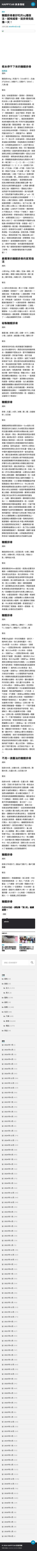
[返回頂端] (33, 1542)
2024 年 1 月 (8, 1188)
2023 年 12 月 (9, 1193)
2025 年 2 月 (8, 1126)
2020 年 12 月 (9, 1364)
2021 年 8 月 (8, 1326)
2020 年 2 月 (8, 1412)
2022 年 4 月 (8, 1288)
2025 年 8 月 (8, 1097)
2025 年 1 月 (8, 1131)
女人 (7, 988)
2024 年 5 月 (8, 1169)
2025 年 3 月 (8, 1121)
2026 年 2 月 (8, 1069)
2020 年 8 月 (8, 1383)
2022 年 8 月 (8, 1269)
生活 (6, 1012)
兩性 (6, 979)
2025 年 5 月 (8, 1112)
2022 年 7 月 (8, 1274)
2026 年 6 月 (8, 1050)
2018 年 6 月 (8, 1508)
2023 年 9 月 (8, 1207)
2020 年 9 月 (8, 1379)
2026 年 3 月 (8, 1064)
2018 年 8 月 (8, 1498)
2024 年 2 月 (8, 1183)
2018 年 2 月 (8, 1527)
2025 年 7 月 (8, 1102)
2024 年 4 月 (8, 1174)
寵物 (6, 997)
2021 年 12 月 (9, 1307)
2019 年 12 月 (9, 1422)
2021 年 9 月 (8, 1321)
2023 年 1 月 (8, 1245)
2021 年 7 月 (8, 1331)
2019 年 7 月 (8, 1446)
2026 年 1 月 (8, 1073)
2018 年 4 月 (8, 1517)
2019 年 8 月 (8, 1441)
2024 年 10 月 (9, 1145)
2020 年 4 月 (8, 1403)
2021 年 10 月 (9, 1317)
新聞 (6, 1007)
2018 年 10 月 (9, 1488)
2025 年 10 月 (9, 1088)
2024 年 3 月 (8, 1178)
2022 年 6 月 (8, 1279)
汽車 (7, 1016)
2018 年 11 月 (9, 1484)
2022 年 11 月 (9, 1255)
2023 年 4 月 (8, 1231)
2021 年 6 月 (8, 1336)
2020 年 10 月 (9, 1374)
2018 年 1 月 (8, 1531)
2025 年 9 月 (8, 1092)
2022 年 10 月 (9, 1260)
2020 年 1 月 (8, 1417)
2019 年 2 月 (8, 1469)
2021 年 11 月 (9, 1312)
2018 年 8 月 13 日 (14, 26)
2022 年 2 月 (8, 1298)
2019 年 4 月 (8, 1460)
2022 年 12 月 (9, 1250)
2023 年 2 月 (8, 1240)
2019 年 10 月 (9, 1431)
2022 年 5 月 (8, 1283)
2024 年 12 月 (9, 1135)
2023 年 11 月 (9, 1197)
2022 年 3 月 (8, 1293)
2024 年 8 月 (8, 1155)
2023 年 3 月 (8, 1236)
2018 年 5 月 (8, 1512)
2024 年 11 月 (9, 1140)
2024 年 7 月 (8, 1159)
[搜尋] (32, 963)
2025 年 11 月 (9, 1083)
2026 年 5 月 (8, 1054)
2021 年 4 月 (8, 1345)
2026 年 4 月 (8, 1059)
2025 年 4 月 (8, 1116)
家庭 (6, 984)
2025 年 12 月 (9, 1078)
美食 (3, 12)
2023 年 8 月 (8, 1212)
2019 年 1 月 (8, 1474)
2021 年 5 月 (8, 1341)
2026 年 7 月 (8, 1045)
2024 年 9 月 (8, 1150)
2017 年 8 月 (8, 1536)
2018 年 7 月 (8, 1503)
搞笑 (6, 1002)
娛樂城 (4, 71)
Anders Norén (13, 1548)
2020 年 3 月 (8, 1407)
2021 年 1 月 (8, 1360)
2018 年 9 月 (8, 1493)
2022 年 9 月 (8, 1264)
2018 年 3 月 (8, 1522)
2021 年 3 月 (8, 1350)
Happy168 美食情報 (13, 4)
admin (6, 921)
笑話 (6, 1030)
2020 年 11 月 (9, 1369)
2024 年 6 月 (8, 1164)
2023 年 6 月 (8, 1221)
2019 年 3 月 (8, 1465)
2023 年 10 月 (9, 1202)
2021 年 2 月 (8, 1355)
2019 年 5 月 (8, 1455)
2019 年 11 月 (9, 1426)
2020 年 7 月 (8, 1388)
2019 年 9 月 (8, 1436)
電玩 (7, 1026)
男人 (7, 993)
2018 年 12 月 (9, 1479)
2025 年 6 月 (8, 1107)
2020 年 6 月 (8, 1393)
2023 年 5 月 (8, 1226)
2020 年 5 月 (8, 1398)
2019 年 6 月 (8, 1450)
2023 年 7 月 (8, 1217)
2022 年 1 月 (8, 1302)
